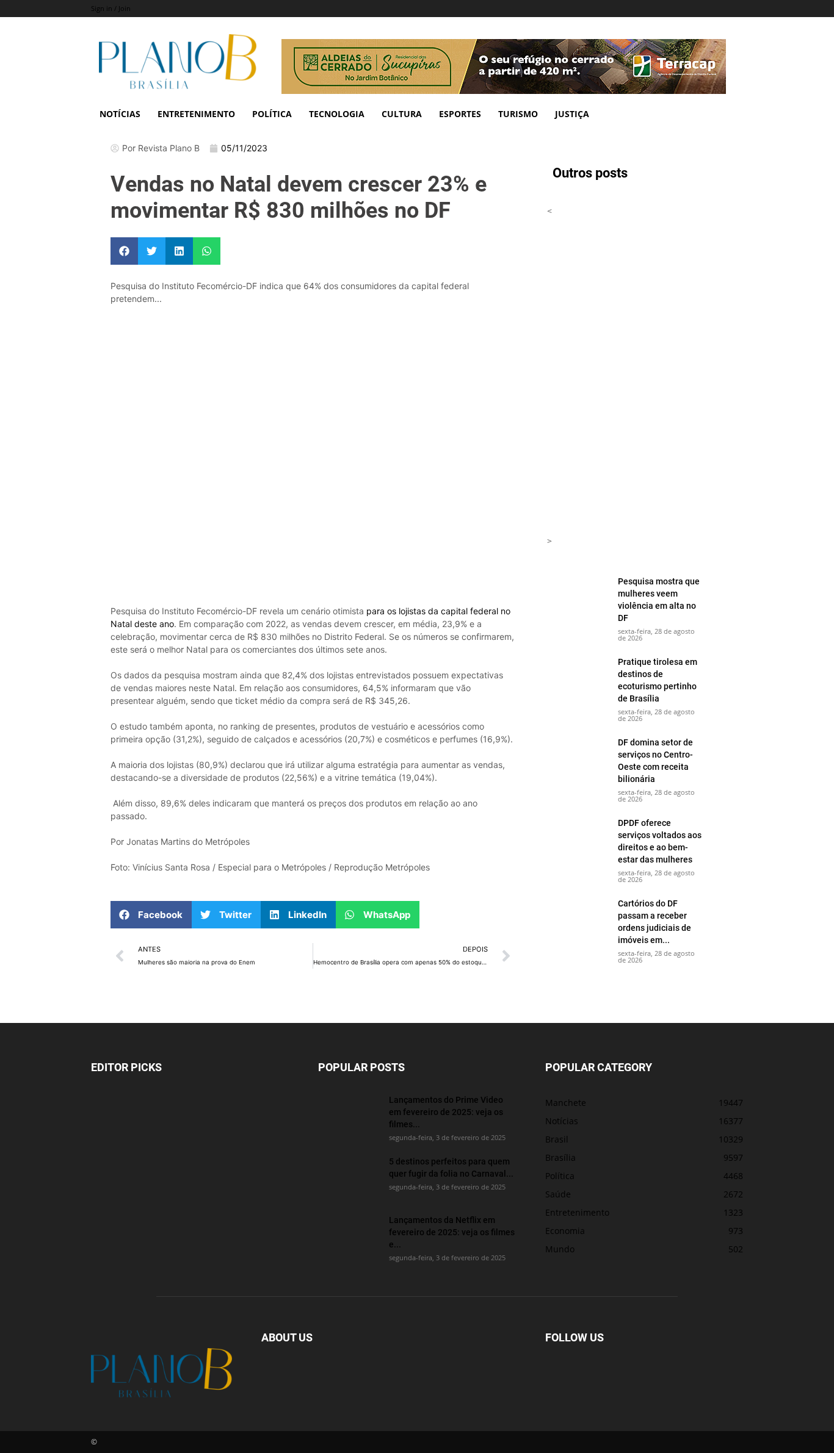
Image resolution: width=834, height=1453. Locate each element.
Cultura (402, 114)
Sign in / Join (111, 8)
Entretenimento (196, 114)
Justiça (572, 114)
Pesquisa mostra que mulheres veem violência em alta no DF (659, 599)
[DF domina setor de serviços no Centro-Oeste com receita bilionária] (577, 757)
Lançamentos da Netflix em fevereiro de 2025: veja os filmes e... (452, 1232)
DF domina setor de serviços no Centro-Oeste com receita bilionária (655, 760)
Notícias (120, 114)
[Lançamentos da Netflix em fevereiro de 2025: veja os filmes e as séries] (348, 1235)
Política (272, 114)
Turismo (518, 114)
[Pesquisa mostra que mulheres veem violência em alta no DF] (577, 596)
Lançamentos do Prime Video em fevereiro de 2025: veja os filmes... (446, 1112)
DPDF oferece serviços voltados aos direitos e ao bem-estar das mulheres (660, 841)
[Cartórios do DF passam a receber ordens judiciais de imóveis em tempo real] (577, 918)
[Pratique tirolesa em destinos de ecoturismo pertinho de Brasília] (577, 677)
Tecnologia (336, 114)
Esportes (460, 114)
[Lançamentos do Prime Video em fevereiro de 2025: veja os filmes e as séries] (348, 1115)
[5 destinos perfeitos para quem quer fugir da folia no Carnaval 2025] (348, 1176)
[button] (124, 251)
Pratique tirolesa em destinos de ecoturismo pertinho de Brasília (657, 680)
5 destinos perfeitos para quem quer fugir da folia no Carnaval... (451, 1167)
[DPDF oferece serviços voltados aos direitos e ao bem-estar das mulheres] (577, 838)
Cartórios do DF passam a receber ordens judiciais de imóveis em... (654, 921)
